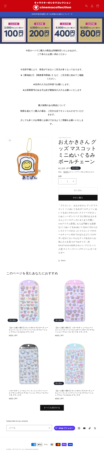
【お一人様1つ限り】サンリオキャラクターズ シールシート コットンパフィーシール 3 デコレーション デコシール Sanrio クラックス (74, 393)
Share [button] (63, 260)
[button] (5, 6)
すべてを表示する (52, 407)
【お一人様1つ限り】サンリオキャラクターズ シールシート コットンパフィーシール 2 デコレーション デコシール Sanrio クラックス (28, 330)
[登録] (49, 428)
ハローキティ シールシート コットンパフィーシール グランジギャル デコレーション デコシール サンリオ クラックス (29, 393)
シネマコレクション (18, 449)
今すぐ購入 (78, 197)
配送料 (66, 172)
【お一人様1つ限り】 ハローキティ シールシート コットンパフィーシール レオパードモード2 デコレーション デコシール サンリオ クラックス (75, 330)
